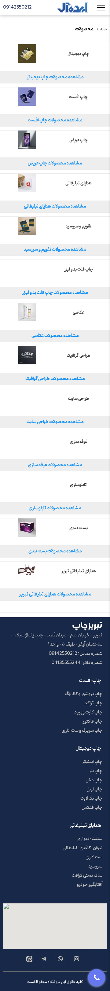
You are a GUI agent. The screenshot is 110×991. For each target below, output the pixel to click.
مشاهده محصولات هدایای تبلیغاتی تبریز (55, 594)
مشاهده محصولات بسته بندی (55, 551)
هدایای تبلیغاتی (78, 183)
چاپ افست (78, 97)
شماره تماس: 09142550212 (75, 653)
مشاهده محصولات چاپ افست (55, 120)
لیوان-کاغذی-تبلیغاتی (82, 848)
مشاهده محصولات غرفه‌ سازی (55, 465)
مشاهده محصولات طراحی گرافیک (55, 378)
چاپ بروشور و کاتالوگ (83, 694)
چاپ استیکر (92, 761)
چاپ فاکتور (92, 721)
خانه (103, 29)
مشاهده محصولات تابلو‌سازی (55, 508)
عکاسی (78, 312)
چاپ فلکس (92, 807)
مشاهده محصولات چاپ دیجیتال (55, 77)
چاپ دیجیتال (78, 54)
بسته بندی (78, 528)
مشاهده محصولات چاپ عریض (55, 163)
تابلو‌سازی (78, 485)
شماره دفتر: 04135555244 (76, 662)
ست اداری (94, 857)
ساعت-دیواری (89, 838)
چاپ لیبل (94, 789)
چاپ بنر (95, 771)
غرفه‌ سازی (78, 442)
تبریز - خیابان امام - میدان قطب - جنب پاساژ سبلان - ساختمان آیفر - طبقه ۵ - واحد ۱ (56, 640)
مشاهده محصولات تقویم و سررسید (55, 249)
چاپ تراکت (92, 703)
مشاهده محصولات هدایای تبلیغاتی (55, 206)
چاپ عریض (78, 140)
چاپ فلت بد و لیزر (78, 269)
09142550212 (17, 7)
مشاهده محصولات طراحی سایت (55, 422)
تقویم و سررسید (78, 226)
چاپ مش (94, 780)
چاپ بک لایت (91, 798)
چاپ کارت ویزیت (88, 712)
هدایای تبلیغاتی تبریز (78, 571)
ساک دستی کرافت (87, 875)
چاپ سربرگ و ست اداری (82, 730)
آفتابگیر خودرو (89, 884)
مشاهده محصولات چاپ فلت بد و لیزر (55, 292)
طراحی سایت (78, 399)
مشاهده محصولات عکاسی (55, 335)
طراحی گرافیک (78, 356)
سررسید (95, 866)
